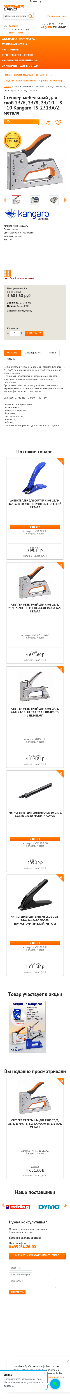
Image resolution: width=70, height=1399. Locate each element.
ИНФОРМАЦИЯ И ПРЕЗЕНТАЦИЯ (20, 61)
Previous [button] (5, 201)
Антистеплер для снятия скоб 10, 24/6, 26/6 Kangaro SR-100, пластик (35, 814)
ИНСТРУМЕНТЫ (10, 50)
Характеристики (33, 352)
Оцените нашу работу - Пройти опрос (37, 1255)
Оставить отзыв (48, 121)
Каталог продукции (24, 75)
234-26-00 (53, 27)
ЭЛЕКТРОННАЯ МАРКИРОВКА (18, 39)
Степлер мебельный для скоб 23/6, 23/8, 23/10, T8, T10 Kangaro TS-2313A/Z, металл (35, 608)
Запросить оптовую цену (19, 310)
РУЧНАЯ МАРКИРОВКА (14, 44)
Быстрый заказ (16, 33)
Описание (12, 352)
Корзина (13, 26)
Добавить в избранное (59, 122)
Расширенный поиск (56, 16)
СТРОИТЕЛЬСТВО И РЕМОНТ (17, 55)
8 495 (22, 1247)
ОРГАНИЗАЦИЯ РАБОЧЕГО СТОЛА (20, 66)
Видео (52, 352)
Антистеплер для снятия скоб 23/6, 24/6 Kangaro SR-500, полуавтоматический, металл (35, 920)
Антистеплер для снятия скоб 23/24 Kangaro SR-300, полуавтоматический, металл (35, 504)
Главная (7, 75)
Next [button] (65, 201)
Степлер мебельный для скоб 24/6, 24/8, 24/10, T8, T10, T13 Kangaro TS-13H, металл (35, 712)
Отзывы (11, 359)
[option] (35, 162)
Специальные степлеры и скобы (20, 80)
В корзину (34, 333)
